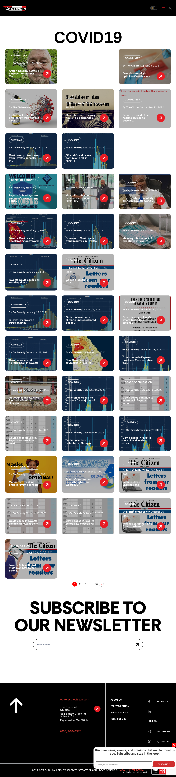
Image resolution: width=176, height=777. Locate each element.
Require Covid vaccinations (131, 483)
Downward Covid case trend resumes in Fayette (81, 239)
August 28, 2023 (149, 65)
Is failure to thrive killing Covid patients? (137, 525)
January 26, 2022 (150, 230)
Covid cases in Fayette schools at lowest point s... (23, 523)
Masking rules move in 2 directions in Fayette (137, 239)
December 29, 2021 (37, 352)
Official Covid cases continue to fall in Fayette (78, 157)
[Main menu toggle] (163, 8)
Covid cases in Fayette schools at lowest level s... (80, 523)
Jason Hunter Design (131, 770)
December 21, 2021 (94, 390)
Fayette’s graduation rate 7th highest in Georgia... (78, 482)
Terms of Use (118, 718)
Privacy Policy (119, 712)
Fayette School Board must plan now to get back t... (22, 567)
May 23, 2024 (34, 63)
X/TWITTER (163, 741)
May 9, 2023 (33, 107)
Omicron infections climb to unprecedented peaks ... (81, 319)
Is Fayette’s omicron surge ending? (21, 321)
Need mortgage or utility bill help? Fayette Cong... (138, 199)
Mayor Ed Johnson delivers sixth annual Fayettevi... (78, 198)
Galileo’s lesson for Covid (77, 281)
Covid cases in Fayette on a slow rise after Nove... (137, 440)
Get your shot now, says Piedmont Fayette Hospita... (24, 400)
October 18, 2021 (36, 513)
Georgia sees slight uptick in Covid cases (136, 75)
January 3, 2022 (92, 309)
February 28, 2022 (36, 147)
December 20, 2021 (151, 390)
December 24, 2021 (94, 352)
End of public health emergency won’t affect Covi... (24, 117)
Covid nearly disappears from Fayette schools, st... (24, 157)
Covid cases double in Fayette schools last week (23, 440)
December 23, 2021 (151, 349)
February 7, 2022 (36, 230)
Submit (137, 644)
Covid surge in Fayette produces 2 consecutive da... (138, 360)
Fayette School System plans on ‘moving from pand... (23, 198)
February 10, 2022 (150, 190)
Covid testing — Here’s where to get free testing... (137, 319)
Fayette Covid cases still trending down (24, 281)
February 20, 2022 (93, 187)
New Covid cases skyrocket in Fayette (78, 361)
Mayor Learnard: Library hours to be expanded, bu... (80, 117)
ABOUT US (116, 699)
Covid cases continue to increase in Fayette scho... (138, 400)
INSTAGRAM (163, 731)
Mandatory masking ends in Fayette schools (23, 483)
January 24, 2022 (36, 272)
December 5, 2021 (93, 432)
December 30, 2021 (151, 309)
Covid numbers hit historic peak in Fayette (23, 361)
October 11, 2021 (93, 513)
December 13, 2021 (37, 430)
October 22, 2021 (93, 471)
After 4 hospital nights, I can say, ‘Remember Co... (24, 73)
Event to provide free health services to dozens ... (136, 117)
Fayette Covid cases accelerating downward (23, 239)
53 (96, 584)
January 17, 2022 (36, 312)
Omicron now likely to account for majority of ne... (80, 400)
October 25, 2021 (36, 474)
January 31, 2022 (93, 230)
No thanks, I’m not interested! (135, 772)
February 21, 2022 (93, 147)
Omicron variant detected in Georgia (78, 442)
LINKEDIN (152, 721)
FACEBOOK (163, 701)
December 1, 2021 (150, 430)
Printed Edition (120, 706)
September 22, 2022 (152, 107)
